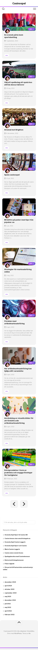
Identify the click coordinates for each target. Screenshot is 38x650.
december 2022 (10, 600)
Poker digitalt (9, 563)
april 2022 (8, 611)
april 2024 (8, 585)
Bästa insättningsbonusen (14, 560)
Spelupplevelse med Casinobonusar (17, 556)
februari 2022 (9, 614)
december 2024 (10, 582)
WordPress (18, 633)
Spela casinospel (12, 175)
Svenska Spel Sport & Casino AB (16, 535)
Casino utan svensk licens (14, 553)
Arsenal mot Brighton (13, 130)
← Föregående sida (14, 504)
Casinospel (19, 3)
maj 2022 (8, 607)
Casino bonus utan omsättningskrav (17, 538)
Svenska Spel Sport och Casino (16, 545)
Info (6, 55)
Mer (31, 29)
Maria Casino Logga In (12, 549)
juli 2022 (8, 603)
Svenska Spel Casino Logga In (15, 542)
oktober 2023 (9, 589)
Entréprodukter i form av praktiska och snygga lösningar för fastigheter (18, 472)
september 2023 (10, 593)
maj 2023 (8, 596)
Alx (29, 633)
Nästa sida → (24, 504)
